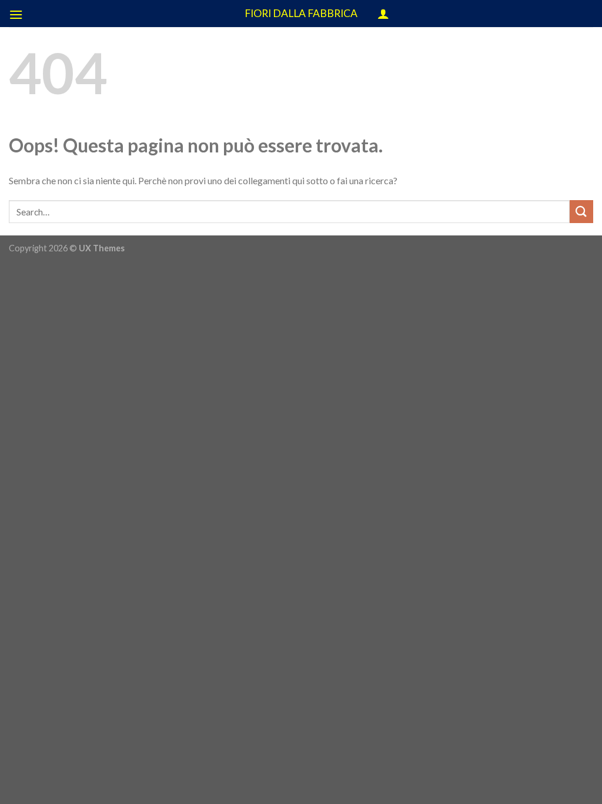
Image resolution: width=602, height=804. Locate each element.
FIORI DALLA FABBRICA (301, 13)
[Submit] (581, 211)
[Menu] (16, 14)
